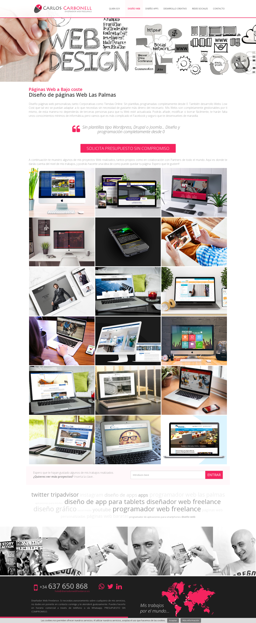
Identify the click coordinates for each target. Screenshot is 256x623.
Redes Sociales (200, 8)
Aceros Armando (194, 446)
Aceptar (173, 620)
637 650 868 (68, 586)
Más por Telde (61, 446)
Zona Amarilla (62, 198)
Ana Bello (128, 396)
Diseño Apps (151, 8)
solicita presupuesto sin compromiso (128, 148)
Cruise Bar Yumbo (62, 248)
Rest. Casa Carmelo (194, 248)
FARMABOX (194, 297)
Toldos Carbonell (128, 198)
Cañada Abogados (128, 297)
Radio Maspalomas (194, 347)
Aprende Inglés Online (194, 396)
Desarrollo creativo (175, 8)
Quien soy (114, 8)
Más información (191, 620)
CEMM (128, 446)
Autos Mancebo (194, 198)
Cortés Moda (61, 297)
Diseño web (134, 8)
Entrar (214, 474)
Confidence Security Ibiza (128, 248)
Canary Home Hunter (128, 347)
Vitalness (62, 347)
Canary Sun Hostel (62, 396)
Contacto (219, 8)
